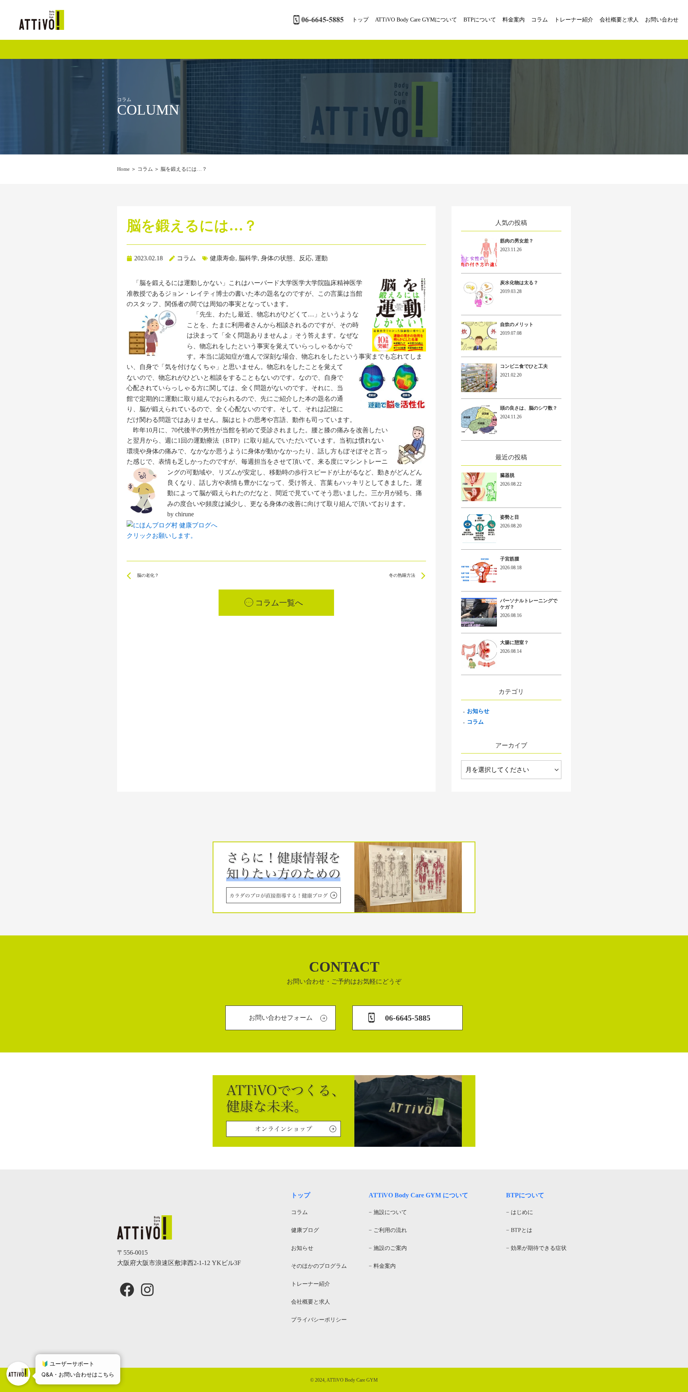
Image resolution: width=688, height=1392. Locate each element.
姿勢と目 (509, 517)
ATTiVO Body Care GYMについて (416, 20)
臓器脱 (507, 475)
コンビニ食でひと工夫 (524, 366)
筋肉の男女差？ (517, 241)
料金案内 (513, 20)
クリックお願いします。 (162, 535)
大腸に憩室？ (514, 642)
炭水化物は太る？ (519, 282)
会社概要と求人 (619, 20)
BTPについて (479, 20)
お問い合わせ (661, 20)
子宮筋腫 (509, 559)
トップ (360, 20)
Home (123, 169)
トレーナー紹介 (573, 20)
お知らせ (478, 711)
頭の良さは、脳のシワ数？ (528, 408)
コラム (539, 20)
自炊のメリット (517, 324)
